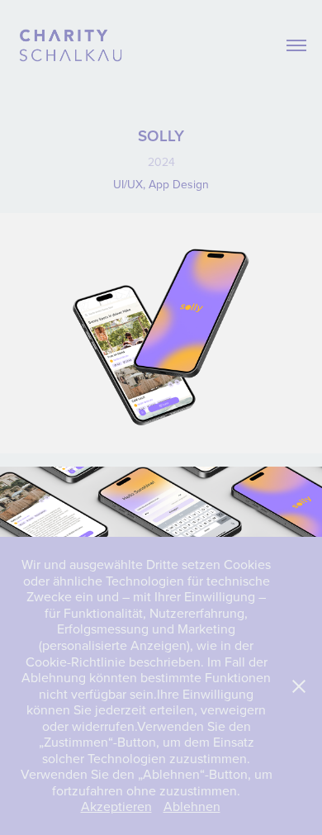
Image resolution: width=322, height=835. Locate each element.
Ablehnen (191, 806)
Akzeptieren (116, 806)
